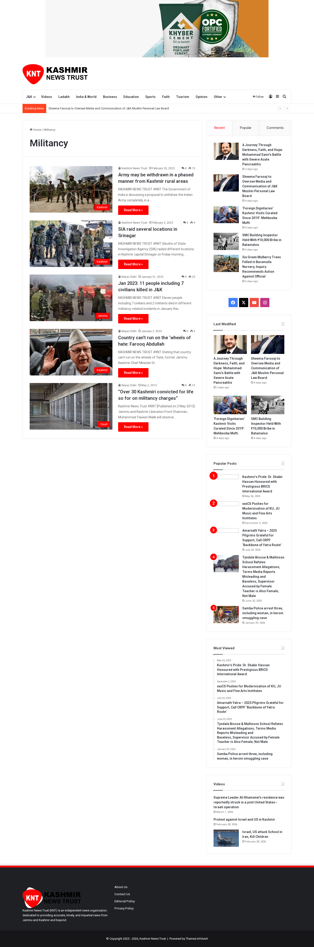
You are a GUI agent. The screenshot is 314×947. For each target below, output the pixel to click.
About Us (120, 887)
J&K (29, 97)
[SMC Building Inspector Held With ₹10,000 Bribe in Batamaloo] (226, 241)
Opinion (201, 97)
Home (36, 129)
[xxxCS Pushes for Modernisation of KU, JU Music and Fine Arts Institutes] (226, 510)
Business (110, 97)
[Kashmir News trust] (55, 73)
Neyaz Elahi (129, 276)
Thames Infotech (197, 938)
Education (131, 97)
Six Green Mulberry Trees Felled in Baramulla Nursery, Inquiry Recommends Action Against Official (261, 266)
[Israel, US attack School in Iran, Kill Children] (226, 838)
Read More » (133, 210)
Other (218, 97)
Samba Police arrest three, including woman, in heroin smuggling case (262, 613)
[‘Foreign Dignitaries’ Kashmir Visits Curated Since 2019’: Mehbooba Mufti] (226, 214)
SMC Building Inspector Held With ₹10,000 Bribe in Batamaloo (261, 240)
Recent (219, 128)
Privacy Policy (124, 908)
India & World (86, 97)
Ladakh (64, 97)
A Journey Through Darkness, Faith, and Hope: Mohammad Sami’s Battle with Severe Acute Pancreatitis (262, 154)
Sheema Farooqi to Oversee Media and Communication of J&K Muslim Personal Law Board (109, 108)
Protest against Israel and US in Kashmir (244, 819)
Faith (166, 97)
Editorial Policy (124, 901)
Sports (150, 97)
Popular (245, 128)
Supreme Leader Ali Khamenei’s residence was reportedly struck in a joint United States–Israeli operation (249, 802)
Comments (275, 128)
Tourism (182, 97)
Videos (46, 97)
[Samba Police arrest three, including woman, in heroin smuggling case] (226, 614)
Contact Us (122, 894)
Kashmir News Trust (134, 168)
